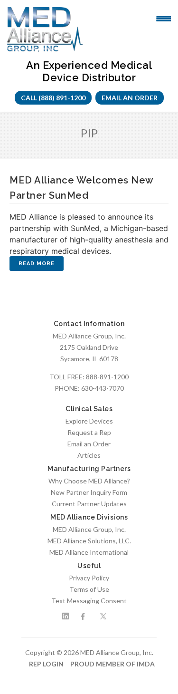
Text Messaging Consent (89, 601)
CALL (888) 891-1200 (53, 98)
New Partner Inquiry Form (89, 492)
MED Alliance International (89, 552)
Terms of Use (89, 589)
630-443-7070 (102, 388)
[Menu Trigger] (163, 18)
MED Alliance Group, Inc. (89, 529)
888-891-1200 (107, 377)
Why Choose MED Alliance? (89, 481)
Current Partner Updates (89, 504)
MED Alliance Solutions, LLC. (89, 541)
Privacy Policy (89, 578)
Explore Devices (89, 421)
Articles (89, 455)
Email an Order (130, 98)
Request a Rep (89, 432)
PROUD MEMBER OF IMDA (112, 664)
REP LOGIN (46, 664)
